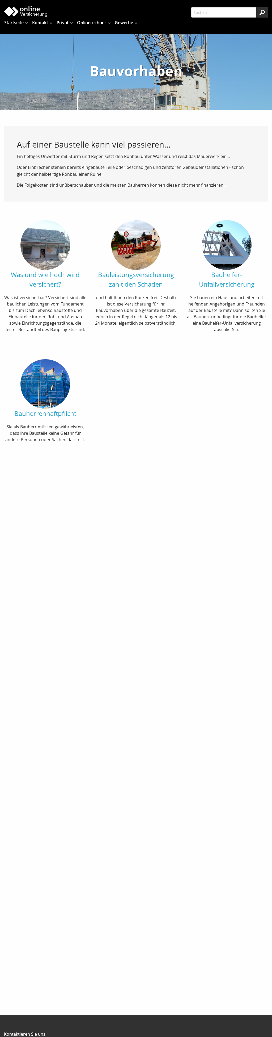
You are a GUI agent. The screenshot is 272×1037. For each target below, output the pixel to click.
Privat (63, 23)
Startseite (14, 23)
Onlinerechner (91, 23)
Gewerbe (124, 23)
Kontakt (40, 23)
